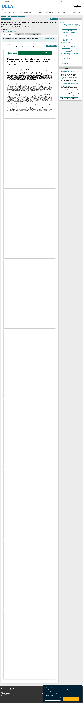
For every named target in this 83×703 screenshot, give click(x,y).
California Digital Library (5, 693)
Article (62, 22)
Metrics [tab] (19, 34)
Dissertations (49, 12)
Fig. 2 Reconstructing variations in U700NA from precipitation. (69, 50)
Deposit (77, 5)
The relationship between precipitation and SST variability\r (70, 36)
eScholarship (3, 16)
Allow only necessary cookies (53, 699)
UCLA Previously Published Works (18, 16)
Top (81, 684)
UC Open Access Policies (25, 12)
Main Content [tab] (7, 34)
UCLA (3, 9)
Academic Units (61, 12)
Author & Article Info (65, 63)
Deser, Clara (32, 26)
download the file (26, 46)
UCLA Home (73, 12)
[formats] (10, 19)
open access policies (47, 38)
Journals (39, 12)
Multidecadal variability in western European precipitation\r (69, 29)
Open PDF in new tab (52, 45)
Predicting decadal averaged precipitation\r (68, 40)
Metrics (62, 61)
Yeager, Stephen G (16, 26)
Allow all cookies (71, 699)
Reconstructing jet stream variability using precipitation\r (70, 33)
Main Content (7, 44)
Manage (77, 8)
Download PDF (5, 19)
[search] (80, 2)
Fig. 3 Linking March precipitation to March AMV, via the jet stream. (70, 54)
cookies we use (69, 693)
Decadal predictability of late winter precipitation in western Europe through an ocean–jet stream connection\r (71, 26)
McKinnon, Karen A (24, 26)
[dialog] (62, 693)
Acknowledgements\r (67, 44)
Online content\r (66, 42)
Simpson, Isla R (8, 26)
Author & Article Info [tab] (33, 34)
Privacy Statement (50, 693)
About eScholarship (9, 12)
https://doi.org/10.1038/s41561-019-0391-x (10, 31)
